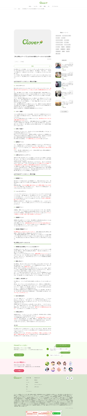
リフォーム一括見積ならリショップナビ (42, 396)
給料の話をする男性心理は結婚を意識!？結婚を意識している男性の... (67, 75)
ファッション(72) (67, 44)
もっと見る (64, 111)
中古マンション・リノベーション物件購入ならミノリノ (43, 395)
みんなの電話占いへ (18, 370)
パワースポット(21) (59, 44)
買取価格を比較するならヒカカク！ (65, 405)
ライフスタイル (55, 6)
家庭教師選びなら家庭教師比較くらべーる (32, 398)
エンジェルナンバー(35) (66, 35)
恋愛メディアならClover (57, 398)
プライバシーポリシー (38, 384)
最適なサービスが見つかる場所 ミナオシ (24, 405)
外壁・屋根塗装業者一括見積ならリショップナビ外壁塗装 (60, 396)
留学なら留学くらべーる (64, 397)
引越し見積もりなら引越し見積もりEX (64, 394)
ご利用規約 (36, 382)
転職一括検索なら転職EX (32, 394)
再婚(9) (63, 51)
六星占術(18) (58, 51)
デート (17, 61)
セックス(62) (66, 40)
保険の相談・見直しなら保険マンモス (20, 406)
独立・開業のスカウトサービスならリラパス (51, 405)
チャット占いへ (19, 354)
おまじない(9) (58, 35)
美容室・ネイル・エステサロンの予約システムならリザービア (48, 399)
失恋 (40, 6)
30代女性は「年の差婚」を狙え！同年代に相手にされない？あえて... (67, 94)
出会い (30, 6)
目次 (32, 66)
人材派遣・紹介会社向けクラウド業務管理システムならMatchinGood (32, 400)
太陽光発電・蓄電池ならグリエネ (32, 397)
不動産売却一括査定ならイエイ (37, 405)
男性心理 (64, 70)
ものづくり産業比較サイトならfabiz (46, 398)
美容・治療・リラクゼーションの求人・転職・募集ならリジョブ (26, 399)
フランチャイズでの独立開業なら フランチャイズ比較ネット (49, 397)
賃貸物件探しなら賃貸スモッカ (51, 394)
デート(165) (66, 42)
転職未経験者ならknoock (41, 394)
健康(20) (68, 49)
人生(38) (57, 49)
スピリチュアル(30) (59, 40)
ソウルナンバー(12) (59, 42)
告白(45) (67, 51)
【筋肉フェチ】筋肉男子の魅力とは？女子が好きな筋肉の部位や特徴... (67, 84)
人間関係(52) (63, 49)
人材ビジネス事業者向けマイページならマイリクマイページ (55, 400)
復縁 (45, 6)
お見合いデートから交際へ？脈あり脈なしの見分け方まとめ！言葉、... (67, 103)
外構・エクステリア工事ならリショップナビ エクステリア (25, 396)
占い (49, 6)
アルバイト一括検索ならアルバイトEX (20, 394)
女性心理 (64, 88)
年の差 (22, 61)
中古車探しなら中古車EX (58, 395)
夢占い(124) (58, 53)
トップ (15, 8)
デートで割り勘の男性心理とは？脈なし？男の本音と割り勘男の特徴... (67, 66)
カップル (35, 6)
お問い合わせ (36, 386)
